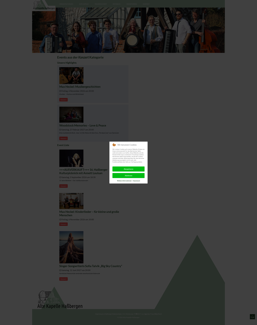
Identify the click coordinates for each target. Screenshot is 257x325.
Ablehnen (128, 175)
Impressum (136, 181)
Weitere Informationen (124, 181)
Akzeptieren (128, 169)
